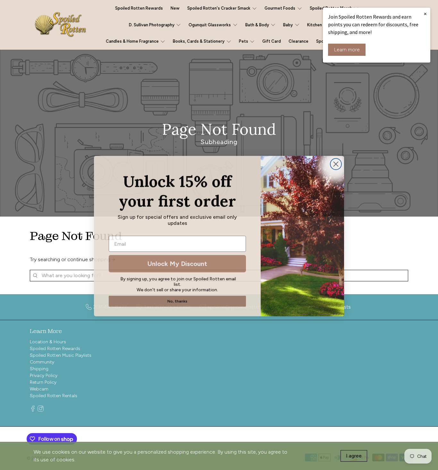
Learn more (347, 50)
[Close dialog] (335, 163)
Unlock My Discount (177, 263)
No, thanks (177, 300)
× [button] (425, 13)
